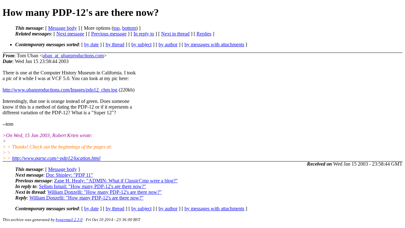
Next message (70, 33)
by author (168, 44)
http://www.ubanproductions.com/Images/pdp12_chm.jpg (60, 89)
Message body (62, 28)
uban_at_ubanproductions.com (73, 55)
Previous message (109, 33)
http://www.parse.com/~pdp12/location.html (56, 158)
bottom (129, 28)
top (116, 28)
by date (91, 44)
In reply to (144, 33)
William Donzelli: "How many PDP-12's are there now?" (104, 192)
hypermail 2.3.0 (69, 219)
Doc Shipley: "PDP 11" (69, 175)
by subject (141, 44)
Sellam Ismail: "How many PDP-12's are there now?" (92, 186)
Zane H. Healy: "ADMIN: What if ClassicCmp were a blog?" (116, 180)
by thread (115, 44)
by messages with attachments (214, 44)
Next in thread (175, 33)
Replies (203, 33)
